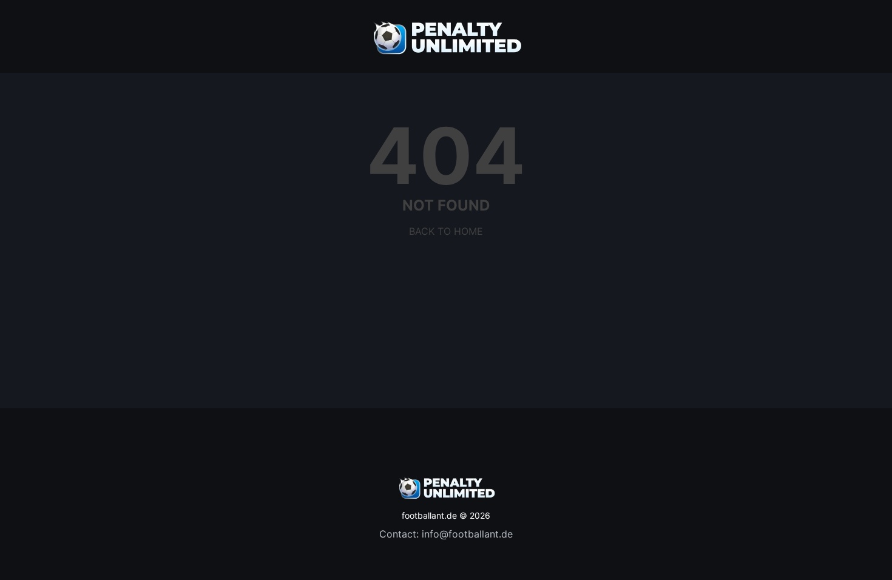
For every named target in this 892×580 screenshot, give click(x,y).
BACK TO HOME (446, 231)
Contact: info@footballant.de (446, 534)
